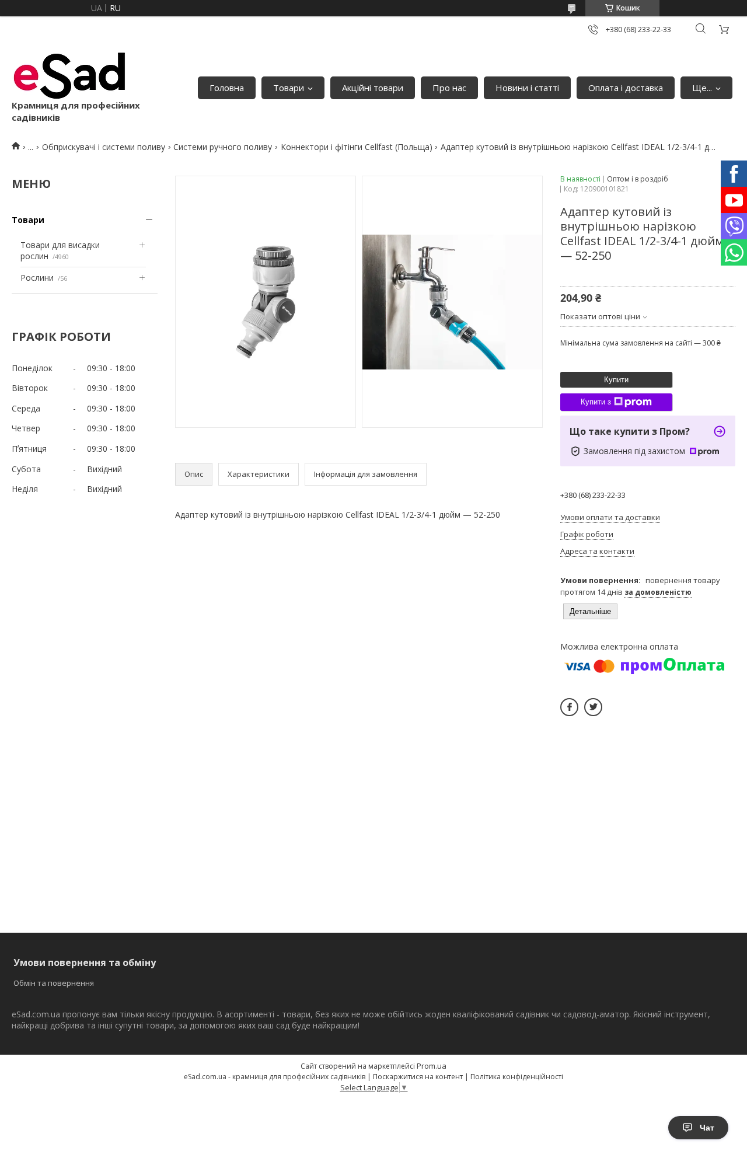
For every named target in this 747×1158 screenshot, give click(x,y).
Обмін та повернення (53, 983)
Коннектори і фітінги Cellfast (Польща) (356, 146)
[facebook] (569, 707)
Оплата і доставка (625, 87)
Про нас (449, 87)
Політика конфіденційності (516, 1077)
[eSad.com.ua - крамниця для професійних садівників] (70, 76)
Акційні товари (372, 87)
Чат (707, 1127)
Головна (227, 87)
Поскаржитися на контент (418, 1077)
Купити (616, 379)
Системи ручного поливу (222, 146)
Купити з (596, 401)
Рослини (37, 277)
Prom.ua (431, 1066)
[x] (593, 707)
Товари (288, 87)
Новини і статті (527, 87)
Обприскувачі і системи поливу (103, 146)
